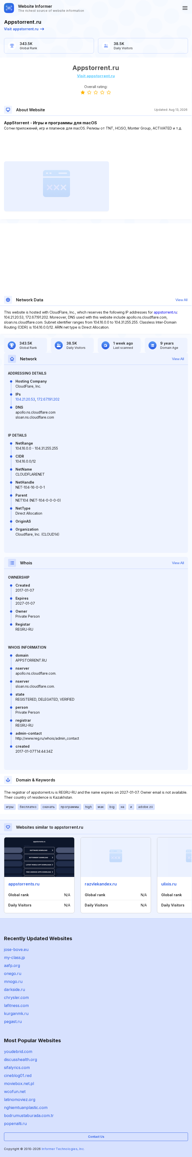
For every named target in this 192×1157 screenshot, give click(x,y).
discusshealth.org (20, 1059)
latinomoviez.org (19, 1099)
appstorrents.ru (24, 883)
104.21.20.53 (25, 399)
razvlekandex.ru (101, 883)
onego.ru (12, 973)
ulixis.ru (168, 883)
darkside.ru (14, 989)
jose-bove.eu (16, 949)
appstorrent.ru (165, 312)
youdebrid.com (18, 1051)
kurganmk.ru (16, 1013)
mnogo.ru (13, 981)
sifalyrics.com (17, 1067)
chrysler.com (16, 997)
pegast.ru (13, 1021)
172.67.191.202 (48, 399)
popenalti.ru (15, 1123)
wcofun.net (15, 1091)
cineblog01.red (18, 1075)
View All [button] (182, 300)
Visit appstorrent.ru (21, 29)
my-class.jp (14, 957)
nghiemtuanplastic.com (26, 1107)
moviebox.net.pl (19, 1083)
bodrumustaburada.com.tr (29, 1115)
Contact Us (96, 1136)
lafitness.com (16, 1005)
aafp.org (12, 965)
